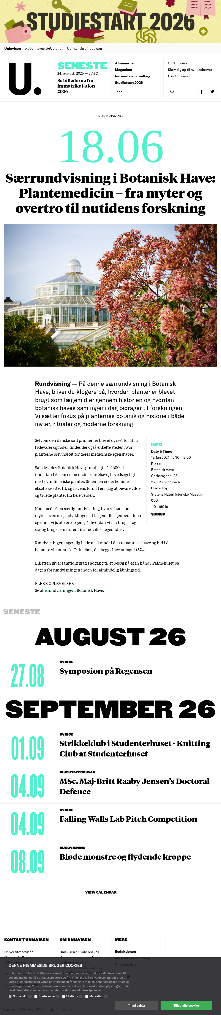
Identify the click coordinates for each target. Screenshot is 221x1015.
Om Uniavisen (178, 63)
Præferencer (48, 996)
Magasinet (123, 69)
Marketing (97, 996)
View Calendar (101, 892)
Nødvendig (21, 996)
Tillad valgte (136, 1005)
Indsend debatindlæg (132, 76)
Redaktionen (125, 951)
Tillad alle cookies (186, 1005)
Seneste (82, 66)
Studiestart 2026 (129, 82)
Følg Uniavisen (179, 76)
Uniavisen (12, 48)
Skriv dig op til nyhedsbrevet (190, 69)
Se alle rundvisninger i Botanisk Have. (69, 590)
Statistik (73, 996)
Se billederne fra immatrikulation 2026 (76, 85)
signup (158, 514)
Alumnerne (124, 63)
